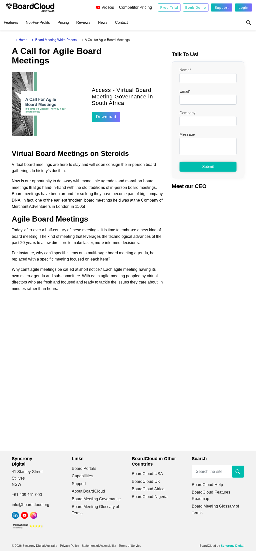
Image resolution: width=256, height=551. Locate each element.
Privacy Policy (69, 546)
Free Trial (169, 7)
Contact (121, 22)
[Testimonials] (28, 526)
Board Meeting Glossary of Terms (95, 510)
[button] (238, 471)
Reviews (83, 22)
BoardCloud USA (147, 474)
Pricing (63, 22)
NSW (16, 484)
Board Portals (84, 468)
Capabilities (82, 476)
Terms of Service (130, 546)
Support (221, 7)
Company (188, 113)
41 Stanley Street (27, 472)
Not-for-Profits (38, 22)
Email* (185, 91)
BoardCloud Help (207, 485)
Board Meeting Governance (96, 499)
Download (106, 117)
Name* (185, 70)
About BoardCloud (88, 491)
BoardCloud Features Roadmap (211, 495)
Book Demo (195, 7)
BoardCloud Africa (148, 489)
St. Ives (18, 478)
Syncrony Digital (232, 546)
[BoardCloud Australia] (30, 7)
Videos (108, 7)
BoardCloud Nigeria (150, 497)
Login (243, 7)
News (103, 22)
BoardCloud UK (146, 481)
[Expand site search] (248, 22)
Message (187, 134)
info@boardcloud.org (30, 505)
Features (11, 22)
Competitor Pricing (135, 7)
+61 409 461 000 (27, 495)
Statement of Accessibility (99, 546)
